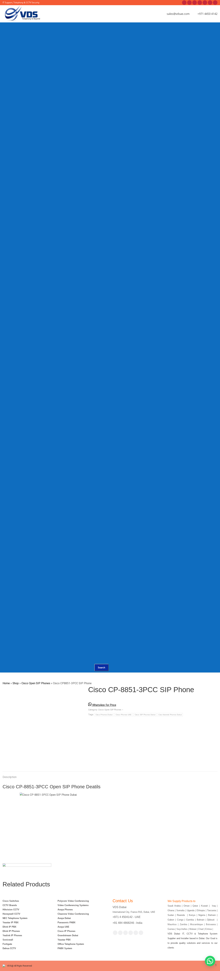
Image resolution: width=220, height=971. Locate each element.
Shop (16, 683)
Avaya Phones (65, 909)
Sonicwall (8, 939)
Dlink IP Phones (11, 931)
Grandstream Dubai (68, 935)
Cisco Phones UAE (124, 715)
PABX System (65, 948)
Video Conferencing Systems (73, 905)
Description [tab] (9, 777)
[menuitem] (55, 43)
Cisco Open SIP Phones (35, 683)
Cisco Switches (11, 901)
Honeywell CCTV (11, 914)
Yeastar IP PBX (11, 922)
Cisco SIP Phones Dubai (145, 715)
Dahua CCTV (9, 948)
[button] (210, 961)
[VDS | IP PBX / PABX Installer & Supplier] (72, 38)
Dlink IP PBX (10, 927)
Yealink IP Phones (12, 935)
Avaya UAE (64, 927)
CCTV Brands (10, 905)
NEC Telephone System (15, 918)
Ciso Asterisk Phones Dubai (170, 715)
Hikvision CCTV (11, 909)
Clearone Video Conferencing (73, 914)
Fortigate (7, 944)
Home (6, 683)
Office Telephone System (71, 944)
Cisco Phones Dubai (104, 715)
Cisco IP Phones (66, 931)
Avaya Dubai (64, 918)
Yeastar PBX (64, 939)
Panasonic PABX (66, 922)
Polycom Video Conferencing (73, 901)
